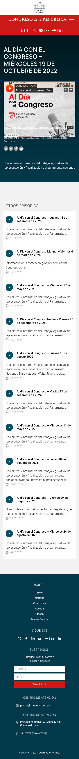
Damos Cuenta (39, 619)
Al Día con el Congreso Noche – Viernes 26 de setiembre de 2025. (45, 321)
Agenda (39, 608)
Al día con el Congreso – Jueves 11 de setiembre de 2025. (42, 219)
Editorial (39, 613)
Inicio (40, 592)
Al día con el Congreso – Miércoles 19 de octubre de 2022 (44, 138)
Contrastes (39, 603)
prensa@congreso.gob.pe (35, 705)
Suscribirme (39, 684)
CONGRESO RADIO (11, 138)
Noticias (39, 597)
